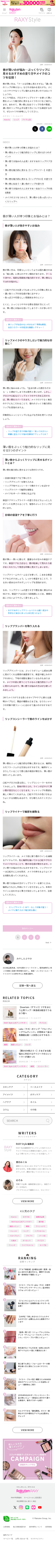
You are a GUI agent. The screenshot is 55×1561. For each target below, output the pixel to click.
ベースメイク (17, 116)
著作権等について (35, 1527)
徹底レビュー (16, 1044)
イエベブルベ (14, 1235)
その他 (33, 1109)
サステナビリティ (37, 1539)
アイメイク (8, 1094)
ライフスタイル (27, 1245)
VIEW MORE (27, 1201)
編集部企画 (40, 1217)
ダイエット (27, 1240)
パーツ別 (42, 1235)
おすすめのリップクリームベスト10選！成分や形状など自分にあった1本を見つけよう (28, 612)
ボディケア (35, 1094)
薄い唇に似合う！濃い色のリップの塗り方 (24, 183)
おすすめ (26, 1217)
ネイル (33, 1102)
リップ (16, 119)
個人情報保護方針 (19, 1527)
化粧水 (13, 1240)
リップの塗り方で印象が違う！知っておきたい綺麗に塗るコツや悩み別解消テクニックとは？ (28, 432)
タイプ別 (43, 1245)
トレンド (13, 1231)
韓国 (5, 1044)
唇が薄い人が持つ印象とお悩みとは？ (22, 147)
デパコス (42, 1022)
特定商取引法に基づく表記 (26, 1501)
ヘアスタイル (40, 1231)
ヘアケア (7, 1102)
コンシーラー (43, 1066)
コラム (6, 1109)
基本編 (41, 1221)
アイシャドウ (40, 1226)
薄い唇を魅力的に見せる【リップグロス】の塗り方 (28, 178)
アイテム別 (26, 119)
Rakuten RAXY (16, 11)
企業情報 (6, 1527)
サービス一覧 (8, 1539)
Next (48, 942)
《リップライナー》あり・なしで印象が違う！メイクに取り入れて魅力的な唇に (28, 908)
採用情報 (48, 1527)
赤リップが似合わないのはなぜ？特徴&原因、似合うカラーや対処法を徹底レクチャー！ (28, 326)
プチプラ (29, 1235)
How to (7, 119)
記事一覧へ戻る (27, 985)
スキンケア (8, 1086)
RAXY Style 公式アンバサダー (15, 1022)
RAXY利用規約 (16, 1497)
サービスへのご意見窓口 (33, 1497)
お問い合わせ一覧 (21, 1539)
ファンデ (12, 1245)
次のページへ (27, 928)
